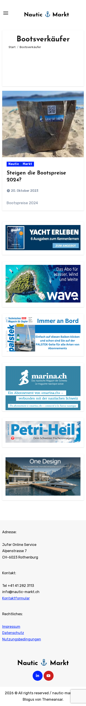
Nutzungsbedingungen (21, 639)
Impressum (11, 627)
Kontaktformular (16, 598)
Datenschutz (13, 633)
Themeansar (52, 699)
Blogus (28, 699)
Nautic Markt (46, 15)
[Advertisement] (43, 66)
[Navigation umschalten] (5, 13)
